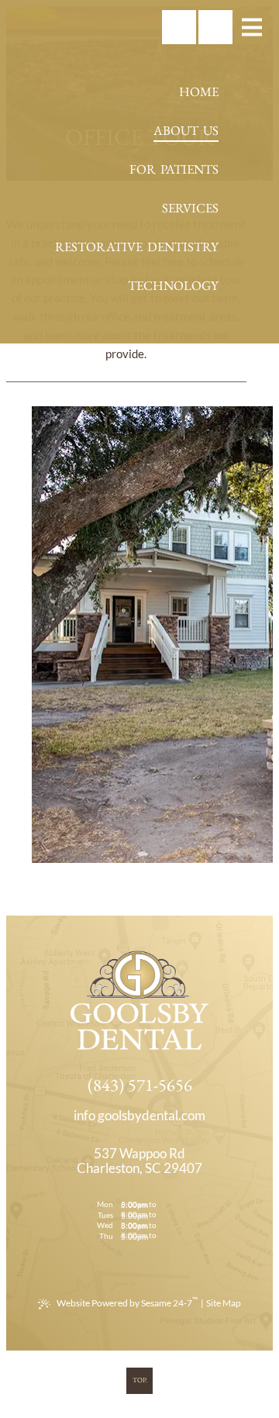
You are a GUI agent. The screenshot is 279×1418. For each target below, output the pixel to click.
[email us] (139, 1116)
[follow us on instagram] (104, 27)
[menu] (252, 27)
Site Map (223, 1303)
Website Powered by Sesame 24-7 (127, 1302)
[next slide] (228, 635)
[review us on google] (138, 27)
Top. (140, 1380)
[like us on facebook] (70, 27)
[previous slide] (24, 635)
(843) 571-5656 (140, 1085)
